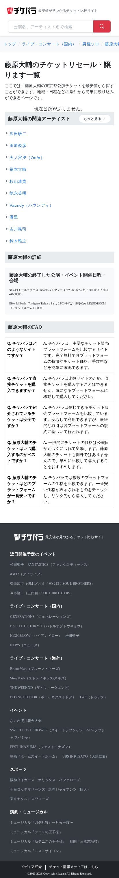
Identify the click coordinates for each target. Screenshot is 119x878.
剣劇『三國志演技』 (85, 841)
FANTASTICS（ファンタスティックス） (59, 565)
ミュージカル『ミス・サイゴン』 (36, 851)
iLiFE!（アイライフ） (27, 574)
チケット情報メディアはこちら (73, 867)
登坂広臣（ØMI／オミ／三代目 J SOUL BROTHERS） (52, 584)
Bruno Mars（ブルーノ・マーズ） (36, 669)
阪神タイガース (22, 780)
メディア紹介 (31, 867)
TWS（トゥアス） (93, 697)
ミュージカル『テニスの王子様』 (36, 832)
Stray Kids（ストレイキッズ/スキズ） (39, 678)
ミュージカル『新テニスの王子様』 (38, 841)
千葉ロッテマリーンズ (27, 789)
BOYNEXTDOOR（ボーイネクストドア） (43, 697)
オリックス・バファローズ (59, 780)
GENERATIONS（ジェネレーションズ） (41, 617)
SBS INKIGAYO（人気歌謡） (86, 756)
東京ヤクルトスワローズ (29, 799)
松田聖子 (17, 565)
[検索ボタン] (102, 26)
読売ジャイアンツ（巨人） (70, 789)
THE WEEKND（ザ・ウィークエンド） (41, 688)
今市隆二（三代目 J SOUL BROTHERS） (42, 593)
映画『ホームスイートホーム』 (34, 756)
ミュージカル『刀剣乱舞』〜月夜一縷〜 (41, 823)
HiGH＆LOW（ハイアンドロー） (36, 636)
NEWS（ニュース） (25, 645)
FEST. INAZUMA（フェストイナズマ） (41, 747)
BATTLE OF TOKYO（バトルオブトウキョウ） (47, 626)
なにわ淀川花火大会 (26, 721)
